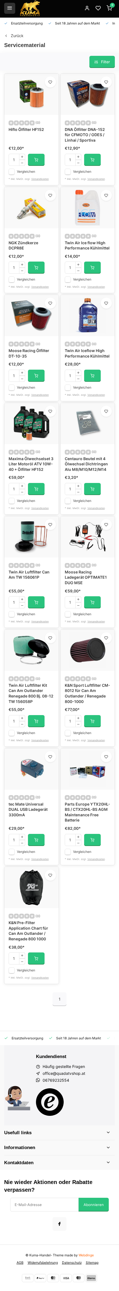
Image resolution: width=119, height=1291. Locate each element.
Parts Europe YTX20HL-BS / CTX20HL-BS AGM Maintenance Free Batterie (87, 812)
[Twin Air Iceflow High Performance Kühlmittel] (88, 315)
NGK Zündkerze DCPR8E (23, 245)
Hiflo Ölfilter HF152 (26, 129)
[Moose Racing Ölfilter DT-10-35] (31, 315)
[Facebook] (59, 1224)
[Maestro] (78, 1278)
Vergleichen (26, 171)
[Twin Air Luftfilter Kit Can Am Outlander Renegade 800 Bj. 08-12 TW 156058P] (31, 650)
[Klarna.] (91, 1278)
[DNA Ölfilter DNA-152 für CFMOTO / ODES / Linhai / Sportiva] (88, 94)
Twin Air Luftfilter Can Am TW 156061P (29, 575)
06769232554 (56, 1080)
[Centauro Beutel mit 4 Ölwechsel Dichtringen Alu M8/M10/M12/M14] (88, 423)
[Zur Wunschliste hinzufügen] (50, 81)
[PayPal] (40, 1278)
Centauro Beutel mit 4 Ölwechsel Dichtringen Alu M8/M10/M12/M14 (86, 464)
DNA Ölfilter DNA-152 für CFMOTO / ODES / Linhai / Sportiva (85, 134)
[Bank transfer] (27, 1278)
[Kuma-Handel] (29, 8)
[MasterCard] (53, 1278)
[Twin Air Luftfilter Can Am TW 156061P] (31, 536)
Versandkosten (40, 178)
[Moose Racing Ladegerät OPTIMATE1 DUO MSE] (88, 536)
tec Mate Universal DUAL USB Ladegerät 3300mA (28, 809)
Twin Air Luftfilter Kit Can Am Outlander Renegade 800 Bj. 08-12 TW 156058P (31, 693)
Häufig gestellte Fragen (64, 1066)
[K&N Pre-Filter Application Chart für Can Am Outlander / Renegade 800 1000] (31, 887)
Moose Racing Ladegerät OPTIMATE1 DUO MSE (86, 577)
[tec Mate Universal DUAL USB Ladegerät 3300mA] (31, 769)
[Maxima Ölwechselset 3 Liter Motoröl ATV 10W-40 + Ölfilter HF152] (31, 423)
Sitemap (92, 1262)
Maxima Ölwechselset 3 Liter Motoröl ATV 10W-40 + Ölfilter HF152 (31, 464)
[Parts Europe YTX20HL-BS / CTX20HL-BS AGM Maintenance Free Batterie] (88, 769)
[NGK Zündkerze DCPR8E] (31, 207)
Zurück (17, 35)
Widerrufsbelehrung (43, 1262)
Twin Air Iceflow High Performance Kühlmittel (87, 353)
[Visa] (66, 1278)
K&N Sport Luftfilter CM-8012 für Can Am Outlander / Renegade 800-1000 (87, 693)
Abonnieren (94, 1204)
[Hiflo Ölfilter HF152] (31, 94)
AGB (20, 1262)
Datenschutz (72, 1262)
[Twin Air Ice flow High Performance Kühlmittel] (88, 207)
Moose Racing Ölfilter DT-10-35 (29, 353)
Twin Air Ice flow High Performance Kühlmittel (87, 245)
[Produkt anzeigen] (36, 160)
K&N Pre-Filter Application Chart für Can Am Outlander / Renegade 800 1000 (28, 930)
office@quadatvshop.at (64, 1073)
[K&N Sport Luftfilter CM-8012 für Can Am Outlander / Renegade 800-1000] (88, 650)
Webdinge (86, 1255)
